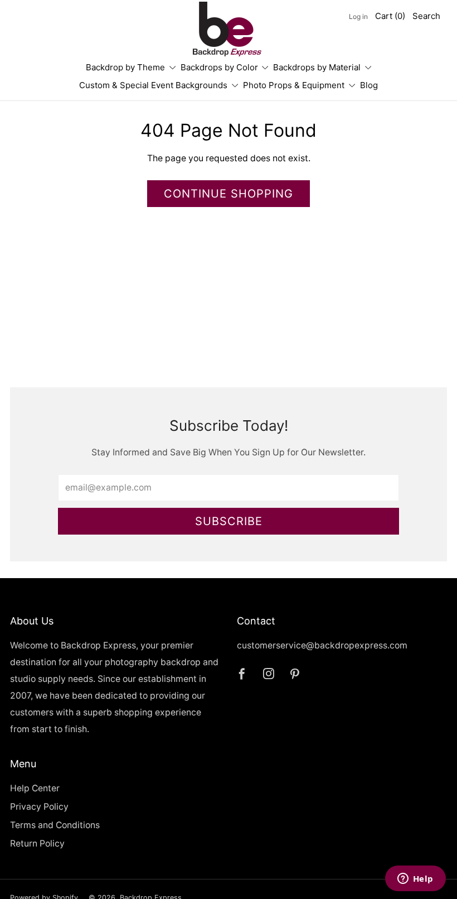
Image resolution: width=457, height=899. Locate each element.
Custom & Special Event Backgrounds (153, 85)
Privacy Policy (39, 806)
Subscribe (228, 521)
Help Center (35, 788)
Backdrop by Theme (125, 67)
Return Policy (37, 843)
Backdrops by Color (219, 67)
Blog (369, 85)
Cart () (390, 16)
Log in (358, 16)
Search (426, 16)
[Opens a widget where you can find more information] (415, 879)
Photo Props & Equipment (293, 85)
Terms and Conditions (55, 825)
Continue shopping (228, 193)
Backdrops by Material (317, 67)
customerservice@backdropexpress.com (322, 645)
